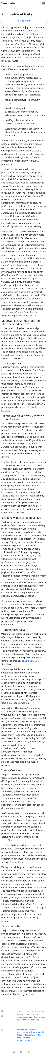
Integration (8, 3)
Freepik (20, 1035)
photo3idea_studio (25, 1040)
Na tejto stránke (24, 21)
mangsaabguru (23, 1032)
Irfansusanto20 (37, 1032)
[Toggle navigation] (43, 3)
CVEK (31, 1017)
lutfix (38, 1035)
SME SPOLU (31, 660)
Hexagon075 (29, 1035)
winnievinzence (23, 1037)
